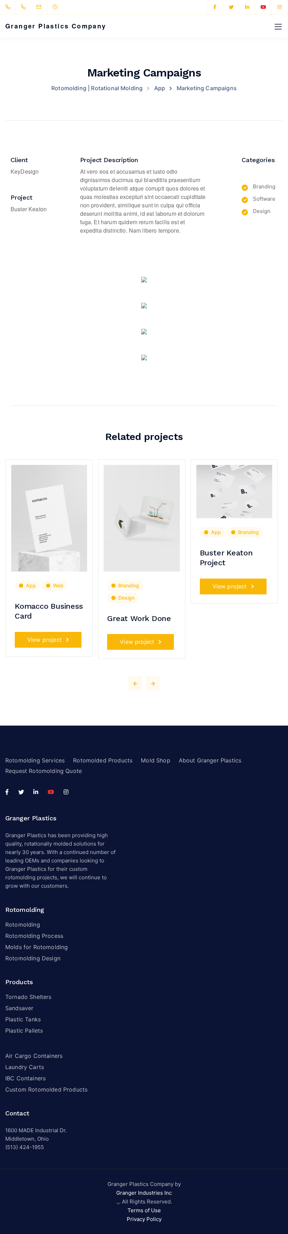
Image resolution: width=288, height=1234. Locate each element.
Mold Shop (155, 760)
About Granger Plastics (210, 760)
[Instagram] (279, 7)
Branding (128, 585)
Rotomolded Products (102, 760)
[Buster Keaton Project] (234, 491)
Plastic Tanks (23, 1019)
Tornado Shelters (28, 996)
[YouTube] (263, 7)
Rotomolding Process (34, 935)
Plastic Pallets (24, 1030)
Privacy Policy (144, 1219)
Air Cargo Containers (34, 1055)
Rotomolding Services (35, 760)
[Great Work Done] (141, 517)
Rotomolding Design (32, 958)
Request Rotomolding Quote (43, 770)
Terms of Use (144, 1210)
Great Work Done (139, 618)
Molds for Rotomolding (36, 946)
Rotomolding (22, 924)
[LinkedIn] (247, 7)
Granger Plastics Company (55, 26)
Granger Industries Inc (144, 1192)
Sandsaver (19, 1008)
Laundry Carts (24, 1066)
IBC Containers (25, 1078)
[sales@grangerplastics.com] (43, 7)
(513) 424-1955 (24, 1147)
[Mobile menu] (278, 26)
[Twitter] (231, 7)
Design (126, 598)
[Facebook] (215, 7)
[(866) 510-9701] (25, 7)
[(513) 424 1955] (9, 7)
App (31, 585)
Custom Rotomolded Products (46, 1089)
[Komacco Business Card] (49, 517)
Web (58, 585)
